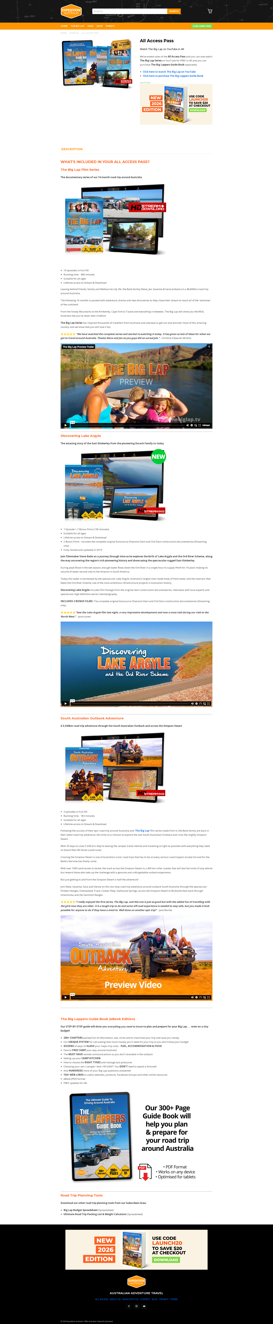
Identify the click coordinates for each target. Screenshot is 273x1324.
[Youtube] (144, 1306)
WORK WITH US (130, 1299)
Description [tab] (72, 149)
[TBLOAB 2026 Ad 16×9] (176, 123)
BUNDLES (74, 33)
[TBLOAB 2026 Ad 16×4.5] (136, 1250)
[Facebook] (129, 1306)
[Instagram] (136, 1306)
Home (64, 33)
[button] (128, 42)
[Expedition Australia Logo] (71, 11)
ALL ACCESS (101, 1299)
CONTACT (145, 1299)
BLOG (154, 1299)
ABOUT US (115, 1299)
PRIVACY (163, 1299)
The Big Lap (142, 830)
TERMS (174, 1299)
